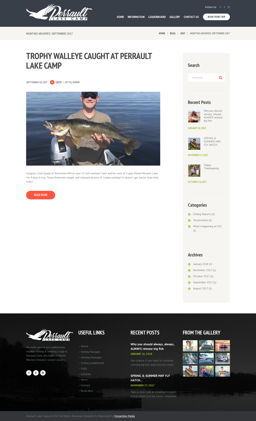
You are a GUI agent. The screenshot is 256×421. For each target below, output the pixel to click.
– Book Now (85, 390)
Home (162, 33)
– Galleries (84, 374)
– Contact (84, 385)
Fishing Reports (202, 214)
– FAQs (82, 368)
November (202, 270)
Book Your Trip (216, 16)
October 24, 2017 (197, 182)
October (201, 276)
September (203, 282)
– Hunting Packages (90, 357)
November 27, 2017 (198, 155)
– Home (83, 346)
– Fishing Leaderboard (91, 363)
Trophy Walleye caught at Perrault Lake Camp (89, 60)
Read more (41, 195)
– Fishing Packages (89, 351)
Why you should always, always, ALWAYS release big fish (213, 116)
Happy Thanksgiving (211, 166)
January (200, 264)
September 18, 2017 (36, 82)
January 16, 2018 (197, 128)
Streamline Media (124, 416)
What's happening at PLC (207, 226)
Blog (172, 33)
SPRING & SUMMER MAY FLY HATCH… (212, 141)
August (200, 288)
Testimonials (200, 220)
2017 (182, 33)
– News (82, 379)
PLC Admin (74, 82)
